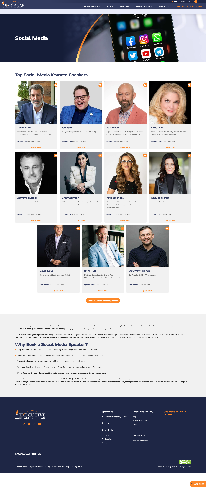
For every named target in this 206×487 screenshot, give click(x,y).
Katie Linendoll (115, 197)
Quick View (36, 147)
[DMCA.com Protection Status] (185, 462)
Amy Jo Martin (160, 197)
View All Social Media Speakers (103, 300)
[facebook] (20, 424)
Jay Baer (67, 127)
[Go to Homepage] (13, 4)
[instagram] (24, 424)
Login (201, 2)
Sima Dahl (157, 127)
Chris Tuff (90, 270)
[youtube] (39, 424)
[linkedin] (34, 424)
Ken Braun (112, 127)
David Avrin (24, 127)
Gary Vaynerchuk (139, 270)
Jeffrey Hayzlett (27, 197)
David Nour (46, 270)
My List (192, 2)
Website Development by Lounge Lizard (174, 466)
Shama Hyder (70, 197)
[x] (29, 424)
